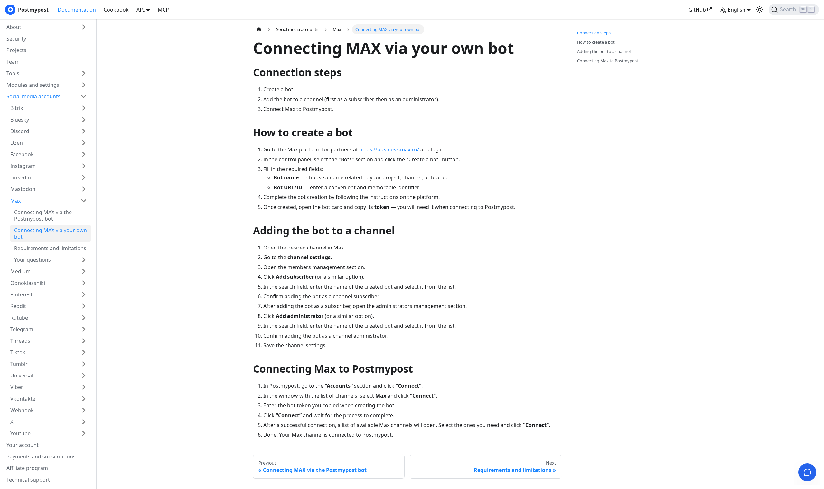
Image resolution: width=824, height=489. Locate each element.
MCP (163, 9)
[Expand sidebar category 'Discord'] (84, 131)
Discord (19, 131)
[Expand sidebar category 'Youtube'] (84, 433)
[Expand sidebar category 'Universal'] (84, 375)
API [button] (140, 9)
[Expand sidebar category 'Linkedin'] (84, 177)
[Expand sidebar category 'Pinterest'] (84, 294)
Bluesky (19, 119)
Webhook (22, 410)
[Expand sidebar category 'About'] (84, 27)
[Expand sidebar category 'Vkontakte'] (84, 399)
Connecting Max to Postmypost (607, 61)
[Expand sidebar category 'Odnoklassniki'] (84, 283)
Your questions (32, 259)
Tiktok (17, 352)
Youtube (20, 433)
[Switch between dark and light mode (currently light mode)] (759, 10)
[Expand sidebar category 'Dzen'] (84, 143)
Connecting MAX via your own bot (50, 233)
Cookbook (116, 9)
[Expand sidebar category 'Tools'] (84, 73)
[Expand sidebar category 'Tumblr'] (84, 364)
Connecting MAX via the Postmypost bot (43, 215)
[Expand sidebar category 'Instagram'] (84, 166)
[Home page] (259, 29)
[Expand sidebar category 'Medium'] (84, 271)
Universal (21, 375)
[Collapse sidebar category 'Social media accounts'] (84, 96)
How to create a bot (596, 42)
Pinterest (21, 294)
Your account (22, 444)
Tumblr (19, 363)
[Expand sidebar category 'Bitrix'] (84, 108)
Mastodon (22, 189)
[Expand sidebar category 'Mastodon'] (84, 189)
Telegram (21, 329)
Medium (20, 271)
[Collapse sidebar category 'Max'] (84, 200)
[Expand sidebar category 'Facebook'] (84, 154)
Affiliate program (27, 468)
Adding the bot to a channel (604, 51)
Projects (16, 50)
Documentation (77, 9)
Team (13, 61)
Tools (12, 73)
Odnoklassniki (27, 282)
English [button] (736, 9)
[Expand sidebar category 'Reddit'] (84, 306)
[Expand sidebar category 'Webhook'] (84, 410)
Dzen (16, 142)
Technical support (28, 479)
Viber (16, 387)
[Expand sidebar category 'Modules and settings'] (84, 85)
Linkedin (20, 177)
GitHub (697, 9)
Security (16, 38)
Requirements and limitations (50, 248)
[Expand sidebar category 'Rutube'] (84, 317)
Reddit (18, 306)
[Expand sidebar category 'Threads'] (84, 341)
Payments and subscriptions (41, 456)
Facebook (22, 154)
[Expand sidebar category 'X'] (84, 422)
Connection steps (594, 33)
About (13, 27)
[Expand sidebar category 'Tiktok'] (84, 352)
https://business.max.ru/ (389, 149)
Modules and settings (32, 84)
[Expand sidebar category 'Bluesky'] (84, 119)
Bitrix (16, 108)
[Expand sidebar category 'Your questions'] (84, 260)
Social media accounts (33, 96)
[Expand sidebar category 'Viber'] (84, 387)
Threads (20, 340)
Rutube (19, 317)
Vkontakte (22, 398)
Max (15, 200)
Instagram (23, 165)
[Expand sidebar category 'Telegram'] (84, 329)
